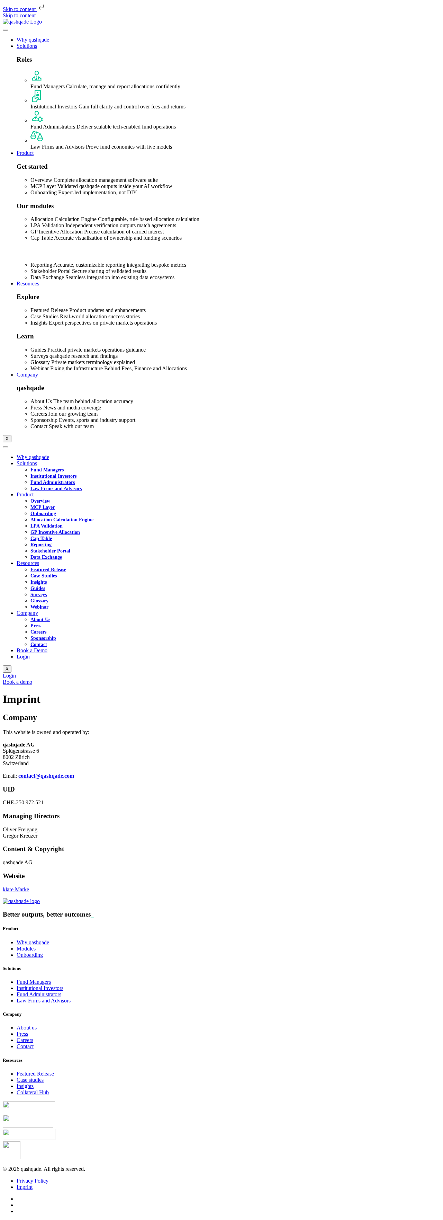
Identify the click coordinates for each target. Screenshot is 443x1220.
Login (23, 657)
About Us (40, 619)
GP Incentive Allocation (55, 532)
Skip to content (20, 9)
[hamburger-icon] (5, 30)
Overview (40, 501)
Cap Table (41, 538)
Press (35, 625)
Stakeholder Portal (50, 551)
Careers (38, 632)
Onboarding (43, 513)
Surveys (38, 594)
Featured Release (48, 569)
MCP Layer (42, 507)
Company (27, 375)
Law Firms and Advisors (56, 488)
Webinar (39, 607)
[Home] (22, 22)
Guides (37, 588)
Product (25, 153)
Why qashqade (33, 40)
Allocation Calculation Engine (61, 519)
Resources (28, 283)
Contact (38, 644)
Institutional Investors (53, 476)
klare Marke (16, 889)
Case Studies (43, 575)
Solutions (27, 46)
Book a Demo (32, 650)
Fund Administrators (52, 482)
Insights (38, 582)
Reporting (41, 544)
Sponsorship (43, 638)
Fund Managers (47, 469)
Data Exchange (46, 557)
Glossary (39, 600)
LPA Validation (46, 526)
